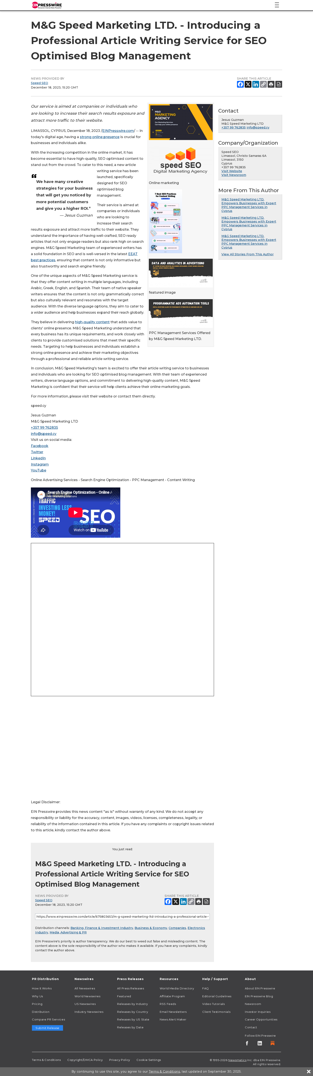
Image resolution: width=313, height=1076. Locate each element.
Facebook (39, 446)
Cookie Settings (148, 1060)
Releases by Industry (132, 1004)
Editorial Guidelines (216, 996)
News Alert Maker (173, 1019)
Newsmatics (237, 1060)
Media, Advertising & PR (68, 932)
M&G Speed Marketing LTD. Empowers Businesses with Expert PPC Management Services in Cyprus (248, 205)
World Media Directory (177, 988)
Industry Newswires (89, 1011)
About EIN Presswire (260, 988)
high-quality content (92, 322)
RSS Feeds (168, 1004)
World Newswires (88, 996)
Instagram (40, 464)
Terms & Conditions (46, 1060)
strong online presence (99, 137)
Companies (177, 928)
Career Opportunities (261, 1019)
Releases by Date (130, 1027)
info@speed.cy (43, 434)
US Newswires (85, 1004)
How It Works (42, 988)
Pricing (37, 1004)
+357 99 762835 (44, 428)
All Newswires (85, 988)
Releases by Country (132, 1011)
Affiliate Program (172, 996)
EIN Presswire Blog (259, 996)
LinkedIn (38, 458)
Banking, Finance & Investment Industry (101, 928)
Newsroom (253, 1004)
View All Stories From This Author (247, 254)
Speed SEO (39, 83)
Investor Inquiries (258, 1011)
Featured (124, 996)
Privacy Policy (119, 1060)
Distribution (41, 1011)
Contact (251, 1027)
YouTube (38, 470)
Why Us (37, 996)
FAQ (205, 988)
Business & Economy (151, 928)
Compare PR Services (48, 1019)
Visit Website (231, 171)
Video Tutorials (213, 1004)
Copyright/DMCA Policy (85, 1060)
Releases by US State (133, 1019)
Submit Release (47, 1028)
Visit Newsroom (233, 175)
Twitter (37, 452)
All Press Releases (130, 988)
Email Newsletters (173, 1011)
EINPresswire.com (118, 131)
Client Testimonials (216, 1011)
